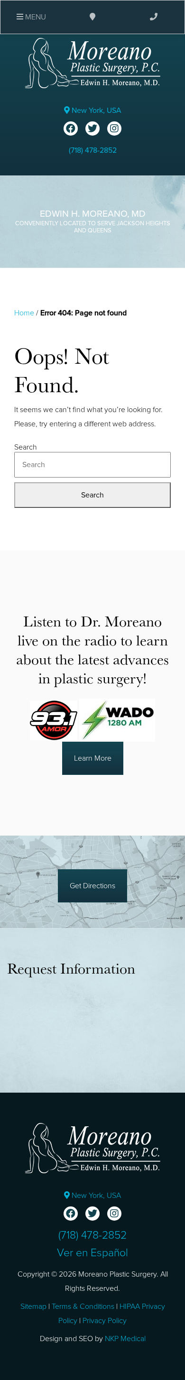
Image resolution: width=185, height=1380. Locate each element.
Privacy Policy (105, 1320)
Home (24, 313)
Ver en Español (92, 1253)
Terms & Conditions (83, 1306)
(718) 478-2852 (93, 150)
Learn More (92, 758)
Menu (34, 17)
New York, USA (95, 110)
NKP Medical (125, 1338)
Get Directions (92, 886)
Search (25, 447)
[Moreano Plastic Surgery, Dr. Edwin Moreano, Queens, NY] (92, 62)
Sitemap (33, 1306)
